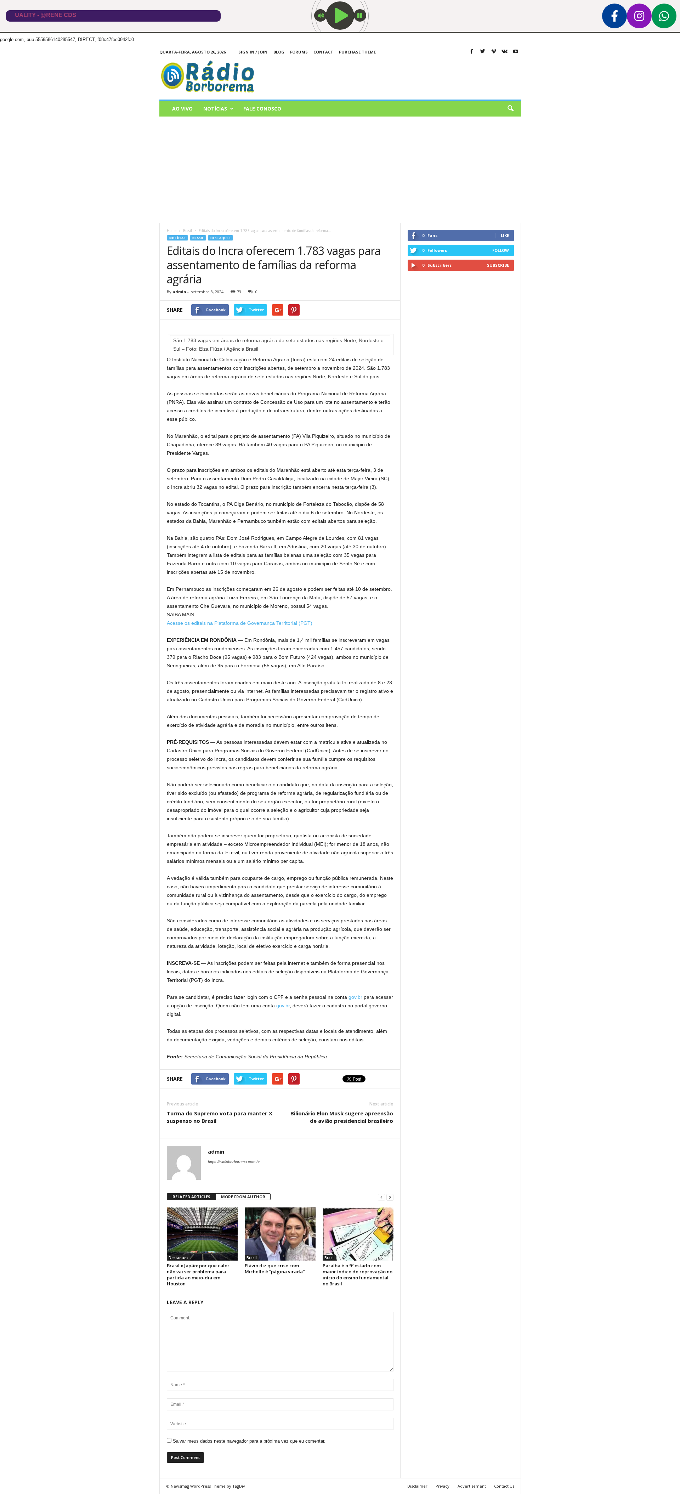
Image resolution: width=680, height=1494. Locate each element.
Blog (278, 52)
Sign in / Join (252, 52)
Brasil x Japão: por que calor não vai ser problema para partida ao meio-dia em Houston (198, 1274)
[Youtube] (515, 52)
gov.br (355, 997)
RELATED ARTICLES (191, 1196)
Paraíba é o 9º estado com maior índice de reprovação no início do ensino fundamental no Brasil (357, 1274)
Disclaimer (417, 1486)
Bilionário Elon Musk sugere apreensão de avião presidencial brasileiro (341, 1117)
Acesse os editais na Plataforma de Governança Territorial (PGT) (239, 623)
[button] (510, 109)
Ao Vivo (182, 108)
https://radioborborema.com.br (234, 1162)
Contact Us (504, 1486)
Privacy (442, 1486)
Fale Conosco (262, 108)
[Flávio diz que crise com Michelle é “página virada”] (280, 1234)
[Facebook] (472, 52)
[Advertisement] (340, 169)
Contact (323, 52)
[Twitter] (482, 52)
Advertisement (472, 1486)
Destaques (220, 238)
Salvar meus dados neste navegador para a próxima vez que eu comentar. (249, 1441)
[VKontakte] (504, 52)
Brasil (198, 238)
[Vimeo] (493, 52)
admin (179, 291)
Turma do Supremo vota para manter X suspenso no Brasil (219, 1117)
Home (171, 230)
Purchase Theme (357, 52)
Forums (299, 52)
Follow (500, 250)
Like (505, 235)
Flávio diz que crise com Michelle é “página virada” (275, 1268)
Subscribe (498, 265)
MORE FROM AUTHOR (243, 1196)
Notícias (215, 108)
